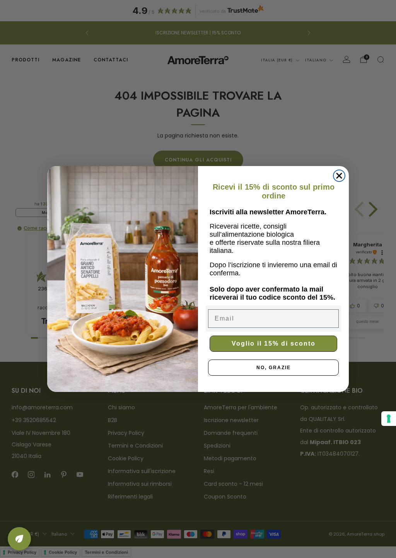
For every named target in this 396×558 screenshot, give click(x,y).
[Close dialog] (339, 175)
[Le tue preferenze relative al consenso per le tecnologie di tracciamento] (388, 418)
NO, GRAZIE (273, 367)
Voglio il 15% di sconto (274, 343)
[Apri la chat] (19, 538)
